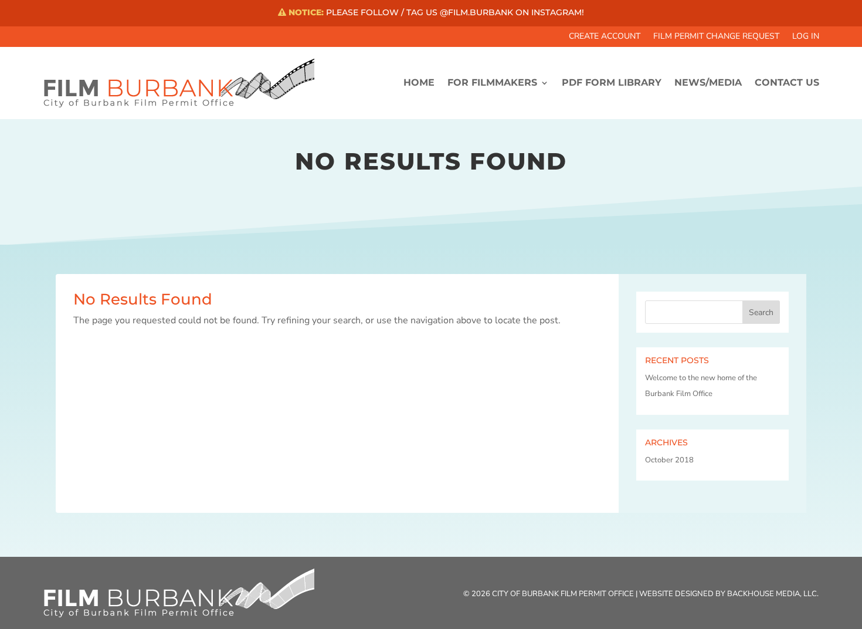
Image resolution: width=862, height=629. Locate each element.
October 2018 (669, 460)
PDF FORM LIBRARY (611, 82)
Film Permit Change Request (716, 37)
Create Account (604, 37)
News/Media (708, 82)
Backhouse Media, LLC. (773, 594)
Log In (805, 37)
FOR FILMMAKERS (492, 82)
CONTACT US (787, 82)
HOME (419, 82)
